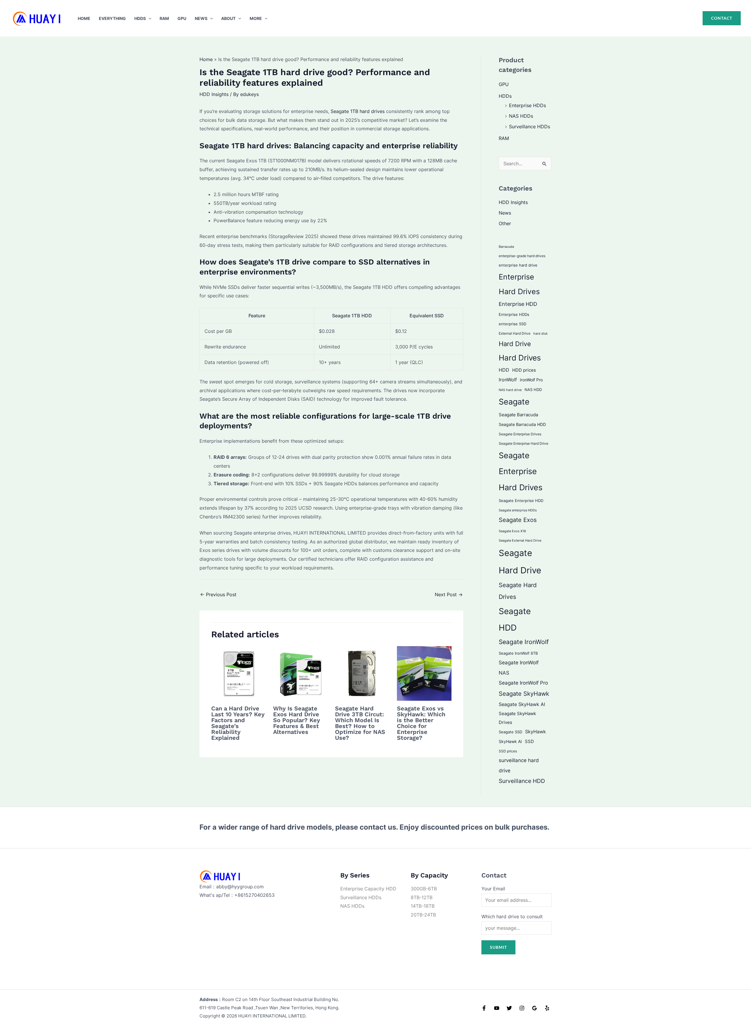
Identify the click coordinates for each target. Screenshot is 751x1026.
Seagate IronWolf (524, 642)
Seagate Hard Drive (520, 561)
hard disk (540, 333)
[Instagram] (522, 1008)
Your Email (493, 889)
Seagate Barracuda (518, 414)
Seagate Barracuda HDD (522, 424)
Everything (112, 18)
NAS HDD (533, 389)
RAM (164, 18)
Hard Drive (515, 344)
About (228, 18)
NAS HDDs (521, 116)
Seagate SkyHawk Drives (517, 718)
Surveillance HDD (522, 781)
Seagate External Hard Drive (520, 540)
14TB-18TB (422, 906)
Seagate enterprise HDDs (518, 510)
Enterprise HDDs (527, 105)
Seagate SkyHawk (524, 693)
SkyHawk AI (510, 741)
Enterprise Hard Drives (519, 284)
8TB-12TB (421, 897)
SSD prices (508, 751)
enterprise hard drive (518, 265)
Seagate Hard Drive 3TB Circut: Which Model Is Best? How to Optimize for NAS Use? (360, 723)
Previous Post (218, 594)
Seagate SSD (510, 732)
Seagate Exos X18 (512, 531)
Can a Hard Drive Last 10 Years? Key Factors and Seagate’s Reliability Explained (238, 723)
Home (84, 18)
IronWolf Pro (531, 380)
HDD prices (524, 370)
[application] (148, 18)
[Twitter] (509, 1008)
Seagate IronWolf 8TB (518, 653)
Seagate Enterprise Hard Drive (523, 443)
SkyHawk (535, 731)
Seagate (514, 402)
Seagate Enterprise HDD (521, 500)
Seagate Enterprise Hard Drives (520, 471)
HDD (504, 370)
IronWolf (508, 380)
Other (505, 223)
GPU (181, 18)
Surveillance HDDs (529, 126)
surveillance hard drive (519, 765)
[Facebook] (484, 1008)
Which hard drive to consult (512, 916)
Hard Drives (520, 357)
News (201, 18)
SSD (529, 741)
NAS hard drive (510, 390)
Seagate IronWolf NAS (519, 667)
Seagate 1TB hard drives (358, 111)
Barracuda (506, 247)
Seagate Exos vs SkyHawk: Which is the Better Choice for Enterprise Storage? (421, 723)
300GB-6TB (424, 889)
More (256, 18)
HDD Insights (214, 94)
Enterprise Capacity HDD (368, 889)
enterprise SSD (512, 323)
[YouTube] (496, 1008)
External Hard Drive (514, 333)
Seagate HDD (515, 619)
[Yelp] (547, 1008)
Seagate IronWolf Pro (523, 683)
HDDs (140, 18)
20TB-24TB (423, 915)
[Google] (534, 1008)
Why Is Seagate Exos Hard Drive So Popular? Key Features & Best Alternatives (296, 720)
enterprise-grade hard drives (522, 256)
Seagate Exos (518, 519)
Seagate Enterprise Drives (520, 434)
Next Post (449, 594)
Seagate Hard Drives (518, 590)
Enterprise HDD (518, 304)
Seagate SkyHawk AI (522, 704)
